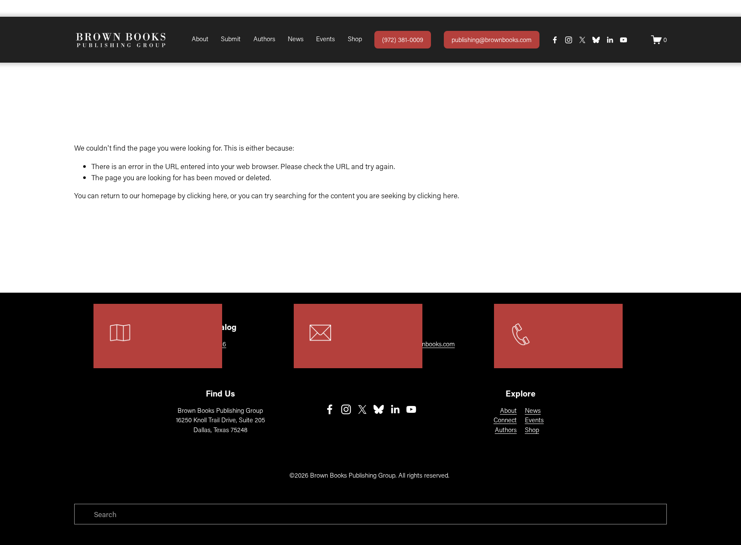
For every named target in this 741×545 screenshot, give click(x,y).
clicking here (207, 195)
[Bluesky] (596, 40)
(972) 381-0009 (402, 39)
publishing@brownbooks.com (492, 39)
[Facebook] (555, 40)
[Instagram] (568, 40)
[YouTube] (623, 40)
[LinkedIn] (609, 40)
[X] (582, 40)
